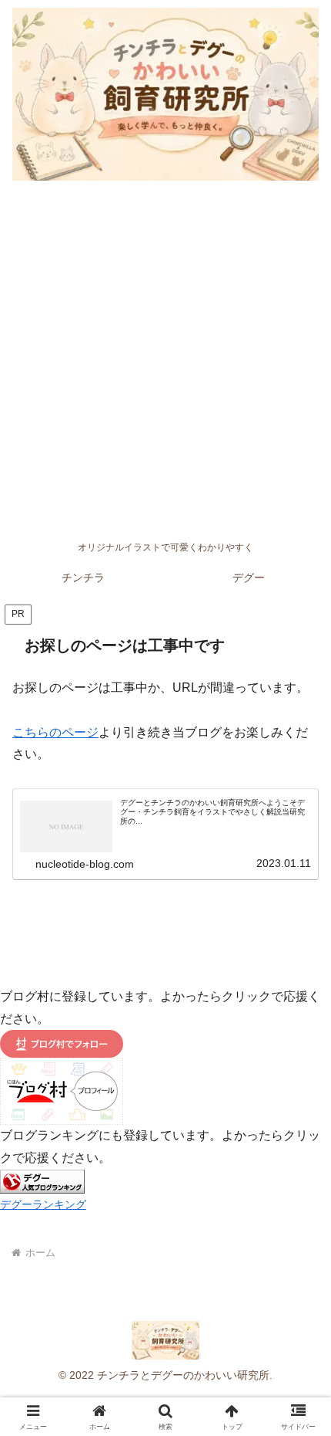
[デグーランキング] (42, 1180)
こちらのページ (55, 732)
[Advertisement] (165, 361)
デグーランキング (43, 1204)
